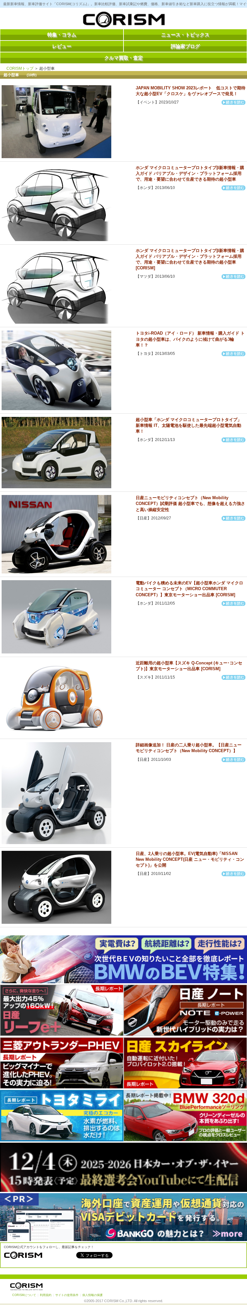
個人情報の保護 (92, 1295)
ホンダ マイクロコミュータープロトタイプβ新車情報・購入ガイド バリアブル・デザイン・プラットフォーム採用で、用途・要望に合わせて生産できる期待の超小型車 (190, 173)
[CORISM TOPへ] (123, 20)
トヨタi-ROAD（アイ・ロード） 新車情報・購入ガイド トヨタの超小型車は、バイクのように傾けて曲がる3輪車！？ (190, 339)
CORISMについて (24, 1295)
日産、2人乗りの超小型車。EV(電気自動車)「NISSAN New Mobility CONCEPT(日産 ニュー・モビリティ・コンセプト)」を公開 (190, 859)
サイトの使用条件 (66, 1295)
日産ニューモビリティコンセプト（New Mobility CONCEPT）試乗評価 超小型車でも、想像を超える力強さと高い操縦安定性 (190, 503)
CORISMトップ (19, 68)
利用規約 (45, 1295)
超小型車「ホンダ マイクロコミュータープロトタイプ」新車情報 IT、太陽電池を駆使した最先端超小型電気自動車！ (189, 425)
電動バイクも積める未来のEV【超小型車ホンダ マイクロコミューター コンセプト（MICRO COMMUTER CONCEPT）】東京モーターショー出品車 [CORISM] (189, 588)
